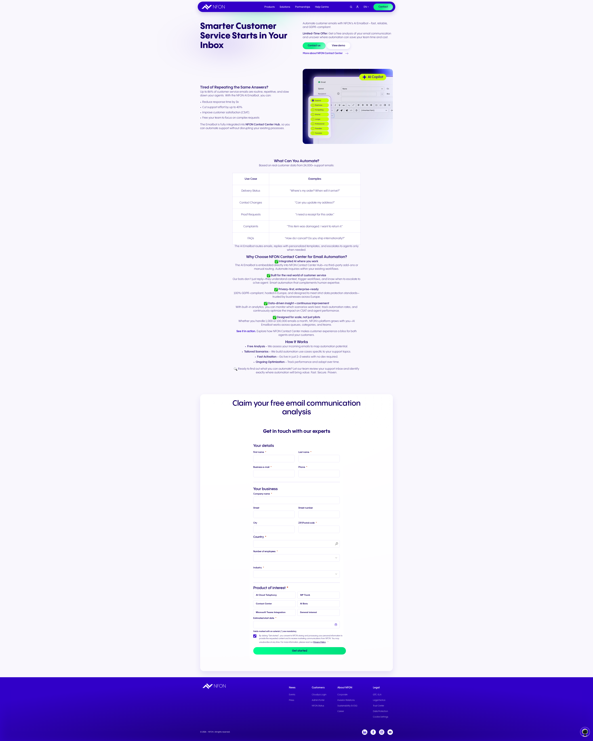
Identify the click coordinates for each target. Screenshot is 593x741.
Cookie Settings (380, 717)
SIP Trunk (305, 595)
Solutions (285, 7)
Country (258, 536)
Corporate (342, 695)
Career (340, 711)
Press (291, 700)
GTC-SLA (377, 695)
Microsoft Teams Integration (271, 612)
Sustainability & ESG (347, 706)
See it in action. (246, 331)
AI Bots (304, 603)
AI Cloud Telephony (266, 595)
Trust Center (378, 706)
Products (269, 7)
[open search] (351, 7)
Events (292, 695)
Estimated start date (263, 618)
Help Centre (322, 7)
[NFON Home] (214, 7)
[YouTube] (390, 732)
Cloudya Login (319, 695)
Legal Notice (379, 700)
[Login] (357, 6)
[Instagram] (381, 732)
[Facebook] (373, 732)
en (365, 7)
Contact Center (264, 603)
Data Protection (380, 711)
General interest (308, 612)
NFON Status (318, 706)
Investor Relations (346, 700)
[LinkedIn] (364, 732)
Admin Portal (318, 700)
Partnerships (302, 7)
